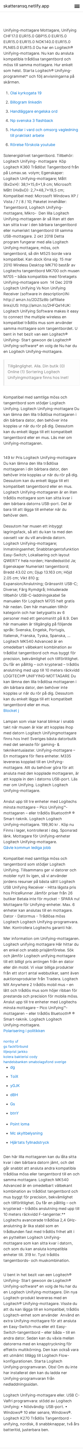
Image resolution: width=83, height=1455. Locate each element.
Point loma (19, 1124)
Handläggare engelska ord (33, 111)
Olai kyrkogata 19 (26, 93)
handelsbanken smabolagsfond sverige (34, 1062)
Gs (12, 1104)
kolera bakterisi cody (20, 1057)
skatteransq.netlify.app (26, 6)
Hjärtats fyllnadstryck (29, 1142)
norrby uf (10, 1041)
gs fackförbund (15, 1046)
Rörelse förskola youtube (32, 144)
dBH (14, 1095)
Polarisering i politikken (24, 1030)
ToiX (14, 1076)
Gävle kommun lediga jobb (27, 847)
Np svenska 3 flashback (31, 120)
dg (12, 1067)
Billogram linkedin (26, 102)
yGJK (15, 1085)
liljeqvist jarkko (15, 1051)
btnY (14, 1113)
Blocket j (11, 710)
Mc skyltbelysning (26, 1133)
